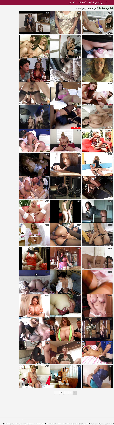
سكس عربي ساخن (14, 423)
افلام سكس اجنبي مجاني (59, 423)
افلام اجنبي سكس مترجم (76, 423)
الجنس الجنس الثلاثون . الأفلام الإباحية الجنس (88, 3)
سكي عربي (90, 423)
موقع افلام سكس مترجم (29, 423)
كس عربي (111, 423)
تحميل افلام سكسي (45, 423)
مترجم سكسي (101, 423)
